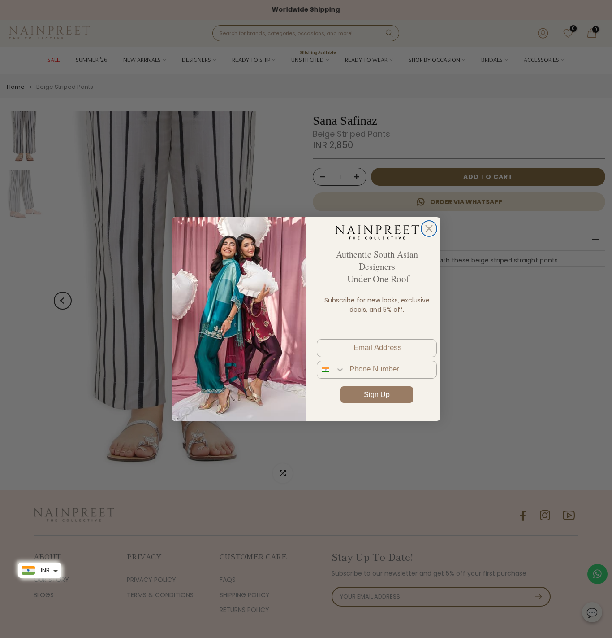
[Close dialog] (429, 228)
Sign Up (377, 394)
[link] (377, 232)
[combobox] (331, 369)
